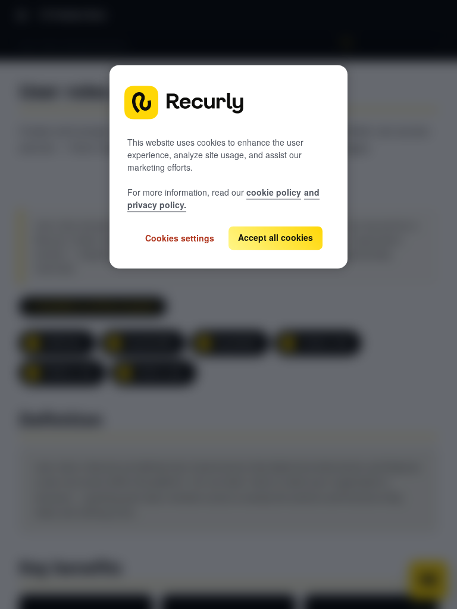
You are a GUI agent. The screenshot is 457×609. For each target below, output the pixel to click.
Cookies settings (179, 238)
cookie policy (273, 193)
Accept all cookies (275, 238)
